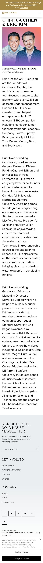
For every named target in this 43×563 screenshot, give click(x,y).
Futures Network (11, 470)
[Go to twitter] (11, 513)
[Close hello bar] (40, 3)
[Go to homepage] (9, 13)
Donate (6, 479)
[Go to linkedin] (25, 513)
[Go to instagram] (4, 513)
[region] (21, 550)
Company (9, 487)
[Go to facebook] (18, 513)
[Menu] (39, 13)
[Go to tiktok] (32, 513)
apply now (24, 7)
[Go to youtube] (4, 522)
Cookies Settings (21, 552)
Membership (8, 465)
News (4, 498)
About (5, 493)
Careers (6, 474)
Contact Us (8, 502)
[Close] (40, 539)
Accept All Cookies (21, 559)
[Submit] (36, 449)
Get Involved (13, 459)
